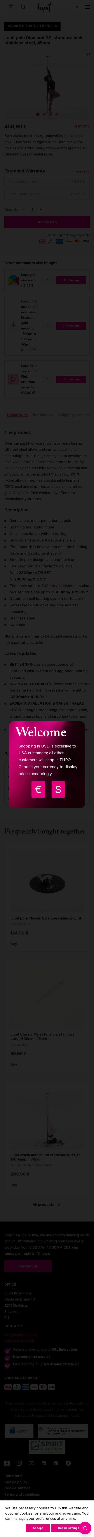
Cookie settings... (70, 1528)
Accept (38, 1528)
